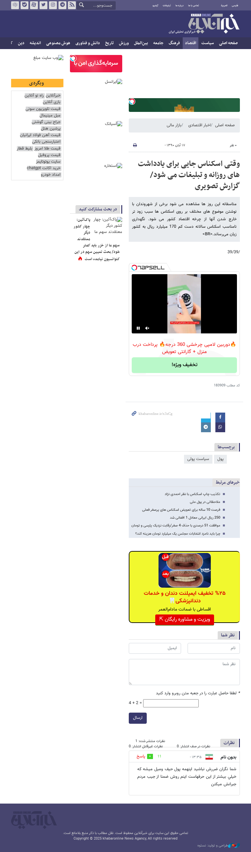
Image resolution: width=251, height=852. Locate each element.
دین (21, 43)
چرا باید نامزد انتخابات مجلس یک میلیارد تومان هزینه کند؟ (177, 534)
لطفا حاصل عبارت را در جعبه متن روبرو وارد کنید (198, 693)
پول (220, 459)
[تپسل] (132, 101)
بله (24, 5)
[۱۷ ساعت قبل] (107, 227)
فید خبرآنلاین (72, 5)
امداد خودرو (50, 175)
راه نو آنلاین (34, 96)
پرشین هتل (50, 129)
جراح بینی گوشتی (46, 122)
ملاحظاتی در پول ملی (205, 502)
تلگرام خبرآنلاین (62, 5)
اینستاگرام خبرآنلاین (53, 5)
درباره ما (180, 6)
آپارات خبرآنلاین (34, 5)
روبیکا (15, 5)
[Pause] (138, 328)
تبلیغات (167, 6)
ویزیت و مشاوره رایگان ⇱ (184, 619)
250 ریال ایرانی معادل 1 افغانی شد (195, 518)
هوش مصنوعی (58, 43)
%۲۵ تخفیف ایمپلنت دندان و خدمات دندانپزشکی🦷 (185, 597)
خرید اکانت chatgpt (43, 168)
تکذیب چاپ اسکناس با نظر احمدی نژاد (192, 494)
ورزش (124, 43)
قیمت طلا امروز (47, 149)
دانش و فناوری (87, 43)
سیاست (207, 43)
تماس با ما (193, 6)
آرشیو (155, 6)
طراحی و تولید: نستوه (212, 845)
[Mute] (147, 328)
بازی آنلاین (51, 102)
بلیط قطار (24, 149)
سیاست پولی (198, 459)
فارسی (235, 6)
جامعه (158, 43)
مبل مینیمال (50, 116)
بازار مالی (174, 125)
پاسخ (141, 756)
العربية (224, 6)
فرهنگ (174, 43)
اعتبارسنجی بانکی (46, 142)
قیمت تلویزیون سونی (42, 109)
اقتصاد (190, 43)
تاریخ (109, 43)
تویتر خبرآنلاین (43, 5)
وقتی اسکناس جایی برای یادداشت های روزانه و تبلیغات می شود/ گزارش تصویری (189, 174)
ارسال (137, 718)
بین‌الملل (141, 43)
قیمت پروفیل (49, 155)
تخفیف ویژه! (184, 365)
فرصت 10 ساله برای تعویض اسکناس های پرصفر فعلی (181, 510)
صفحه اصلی (228, 43)
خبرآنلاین (204, 24)
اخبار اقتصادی (199, 125)
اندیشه (35, 43)
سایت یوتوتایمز (48, 162)
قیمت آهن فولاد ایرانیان (40, 135)
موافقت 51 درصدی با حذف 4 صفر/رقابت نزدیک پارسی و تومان (175, 525)
